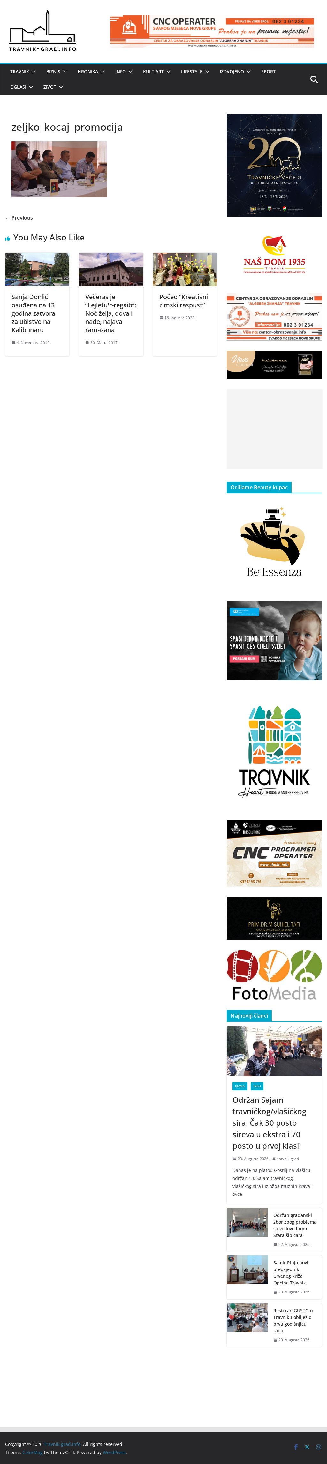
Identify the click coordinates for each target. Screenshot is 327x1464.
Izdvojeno (232, 72)
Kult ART (153, 72)
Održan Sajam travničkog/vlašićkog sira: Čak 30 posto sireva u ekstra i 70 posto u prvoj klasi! (269, 1122)
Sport (268, 72)
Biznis (53, 72)
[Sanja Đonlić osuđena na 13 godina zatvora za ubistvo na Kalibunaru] (37, 257)
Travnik (19, 72)
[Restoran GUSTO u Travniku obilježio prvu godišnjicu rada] (247, 1325)
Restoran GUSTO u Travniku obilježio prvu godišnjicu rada (293, 1320)
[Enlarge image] (313, 122)
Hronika (88, 72)
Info (120, 72)
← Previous (19, 217)
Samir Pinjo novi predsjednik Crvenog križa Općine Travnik (290, 1273)
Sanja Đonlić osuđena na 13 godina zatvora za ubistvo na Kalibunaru (33, 313)
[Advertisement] (275, 429)
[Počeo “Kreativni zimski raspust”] (185, 257)
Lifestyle (191, 72)
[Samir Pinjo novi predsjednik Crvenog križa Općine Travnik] (247, 1277)
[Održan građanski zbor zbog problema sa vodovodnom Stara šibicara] (247, 1230)
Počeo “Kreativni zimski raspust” (183, 300)
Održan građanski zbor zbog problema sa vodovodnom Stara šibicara (294, 1225)
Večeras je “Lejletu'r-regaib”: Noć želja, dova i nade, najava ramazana (110, 313)
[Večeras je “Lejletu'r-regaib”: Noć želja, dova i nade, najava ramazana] (111, 257)
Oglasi (18, 87)
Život (49, 87)
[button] (32, 71)
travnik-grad (288, 1158)
